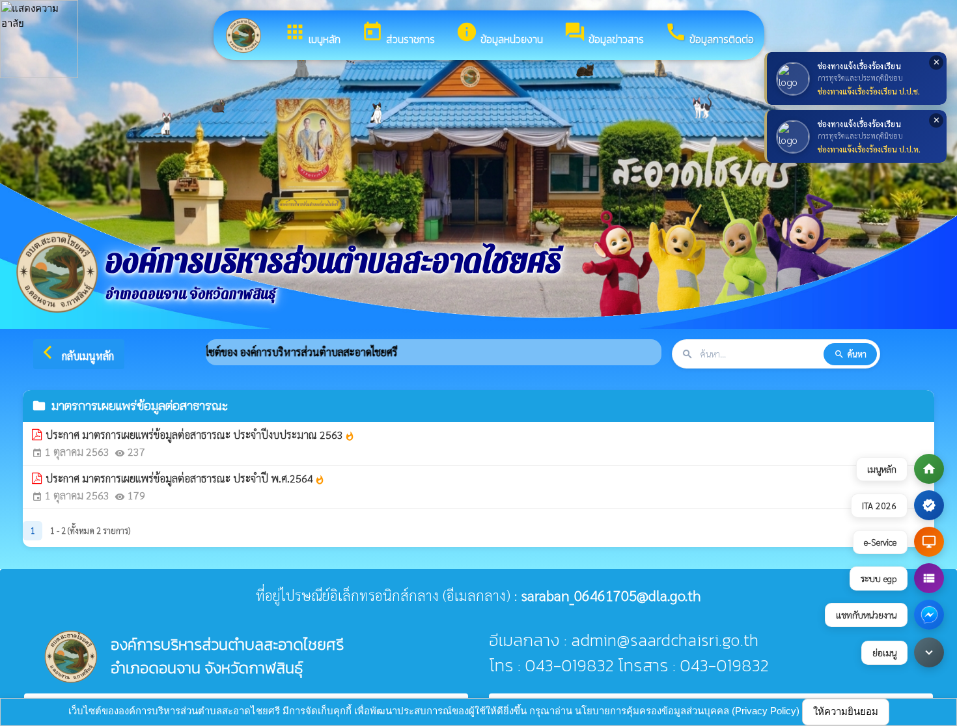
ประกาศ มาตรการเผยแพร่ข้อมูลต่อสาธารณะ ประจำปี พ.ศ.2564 (185, 478)
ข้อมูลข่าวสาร (604, 34)
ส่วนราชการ (398, 34)
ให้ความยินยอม (845, 711)
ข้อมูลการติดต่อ (709, 34)
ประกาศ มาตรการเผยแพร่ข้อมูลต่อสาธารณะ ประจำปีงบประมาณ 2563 (200, 434)
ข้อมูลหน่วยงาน (499, 34)
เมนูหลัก (312, 34)
